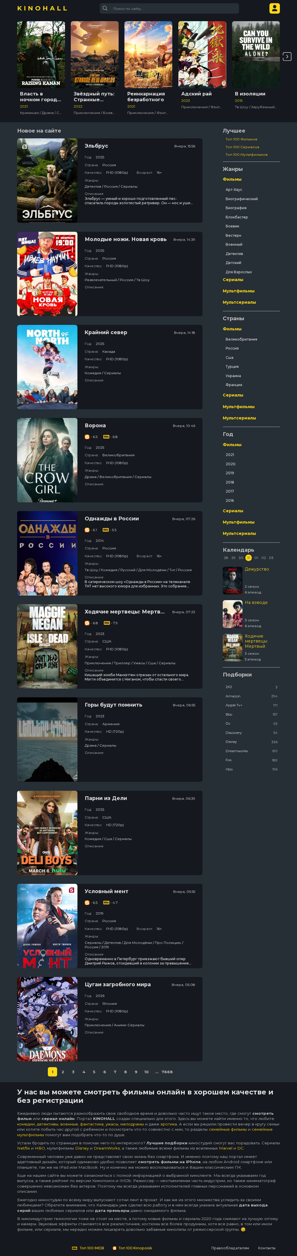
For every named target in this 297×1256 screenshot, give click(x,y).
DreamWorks (107, 1148)
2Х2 (252, 687)
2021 (230, 455)
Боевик (232, 226)
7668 (167, 1071)
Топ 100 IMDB (91, 1248)
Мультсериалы (239, 302)
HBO (40, 1148)
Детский (233, 262)
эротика (168, 1124)
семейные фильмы (228, 1129)
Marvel (225, 1148)
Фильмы (232, 179)
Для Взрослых (239, 272)
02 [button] (263, 557)
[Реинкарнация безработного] (148, 54)
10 (146, 1071)
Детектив (234, 253)
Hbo (252, 769)
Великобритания (241, 339)
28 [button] (226, 557)
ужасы (112, 1124)
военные (69, 1124)
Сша (229, 357)
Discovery (252, 732)
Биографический (242, 199)
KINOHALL (43, 8)
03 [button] (271, 557)
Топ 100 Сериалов (242, 147)
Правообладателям (230, 1248)
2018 (230, 482)
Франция (234, 385)
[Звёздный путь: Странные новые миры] (95, 54)
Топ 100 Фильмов (241, 139)
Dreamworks (252, 751)
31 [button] (248, 557)
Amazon (252, 696)
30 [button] (241, 557)
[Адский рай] (202, 54)
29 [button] (233, 557)
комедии (26, 1124)
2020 (231, 464)
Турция (232, 366)
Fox (252, 760)
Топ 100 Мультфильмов (247, 154)
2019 (230, 473)
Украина (233, 376)
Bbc (252, 714)
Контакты (267, 1248)
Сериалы (233, 279)
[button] (287, 56)
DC (240, 1148)
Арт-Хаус (234, 189)
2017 (230, 491)
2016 (230, 500)
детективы (47, 1124)
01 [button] (256, 557)
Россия (232, 348)
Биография (236, 208)
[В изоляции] (256, 54)
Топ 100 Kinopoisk (135, 1248)
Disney (252, 741)
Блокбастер (237, 217)
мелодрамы (132, 1124)
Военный (234, 244)
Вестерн (233, 235)
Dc (252, 723)
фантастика (92, 1124)
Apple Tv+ (252, 705)
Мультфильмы (239, 291)
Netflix (23, 1148)
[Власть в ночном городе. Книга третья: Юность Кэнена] (41, 54)
